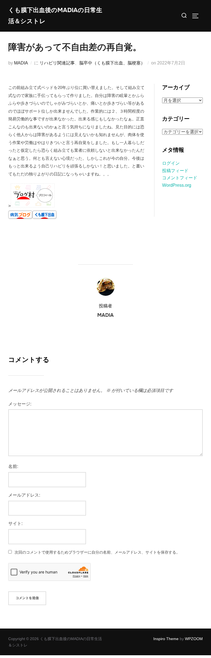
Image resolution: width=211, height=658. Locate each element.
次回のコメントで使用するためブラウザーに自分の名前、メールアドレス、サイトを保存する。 (97, 552)
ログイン (171, 163)
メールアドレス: (24, 495)
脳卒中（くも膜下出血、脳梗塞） (112, 63)
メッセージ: (19, 404)
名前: (13, 466)
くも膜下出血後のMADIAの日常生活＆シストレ (55, 15)
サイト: (15, 523)
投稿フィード (175, 170)
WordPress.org (176, 185)
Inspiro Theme (166, 639)
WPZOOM (194, 639)
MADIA (21, 63)
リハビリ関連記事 (57, 63)
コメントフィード (179, 177)
